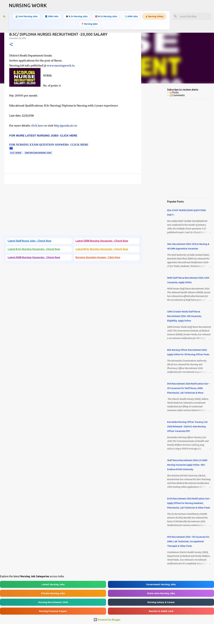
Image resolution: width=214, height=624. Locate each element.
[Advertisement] (72, 210)
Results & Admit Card (161, 611)
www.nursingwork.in (61, 65)
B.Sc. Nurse (15, 153)
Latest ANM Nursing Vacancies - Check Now (34, 257)
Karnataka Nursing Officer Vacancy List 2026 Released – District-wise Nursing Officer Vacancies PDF (187, 426)
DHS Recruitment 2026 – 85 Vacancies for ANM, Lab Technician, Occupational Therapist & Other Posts (188, 541)
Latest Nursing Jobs (53, 584)
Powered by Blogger (108, 619)
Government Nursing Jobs (161, 584)
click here (37, 125)
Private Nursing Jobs (53, 593)
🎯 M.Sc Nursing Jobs (106, 16)
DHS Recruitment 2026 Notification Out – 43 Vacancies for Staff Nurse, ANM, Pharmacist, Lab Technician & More (188, 388)
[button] (11, 45)
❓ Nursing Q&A (89, 24)
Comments (178, 95)
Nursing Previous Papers (53, 611)
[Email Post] (11, 149)
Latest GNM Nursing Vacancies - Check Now (102, 241)
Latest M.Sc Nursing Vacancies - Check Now (102, 249)
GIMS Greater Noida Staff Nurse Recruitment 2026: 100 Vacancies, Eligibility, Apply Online (184, 316)
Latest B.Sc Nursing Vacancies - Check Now (34, 249)
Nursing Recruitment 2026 (53, 602)
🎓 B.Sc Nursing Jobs (77, 16)
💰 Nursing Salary (154, 16)
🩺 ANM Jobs (131, 16)
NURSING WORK (28, 5)
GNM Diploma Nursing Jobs (38, 153)
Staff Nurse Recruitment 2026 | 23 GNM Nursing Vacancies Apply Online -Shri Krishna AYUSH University (187, 465)
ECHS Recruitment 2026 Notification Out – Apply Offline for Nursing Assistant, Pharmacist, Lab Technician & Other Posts (189, 503)
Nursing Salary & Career (161, 602)
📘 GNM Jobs (51, 16)
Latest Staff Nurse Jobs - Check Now (29, 241)
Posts (175, 92)
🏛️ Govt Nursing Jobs (26, 16)
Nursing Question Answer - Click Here (98, 257)
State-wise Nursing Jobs (161, 593)
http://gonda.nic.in (65, 125)
